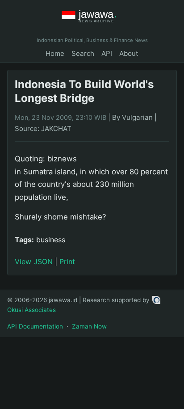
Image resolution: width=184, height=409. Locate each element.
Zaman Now (89, 326)
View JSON (34, 261)
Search (82, 53)
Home (55, 53)
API (106, 53)
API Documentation (35, 326)
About (128, 53)
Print (67, 261)
